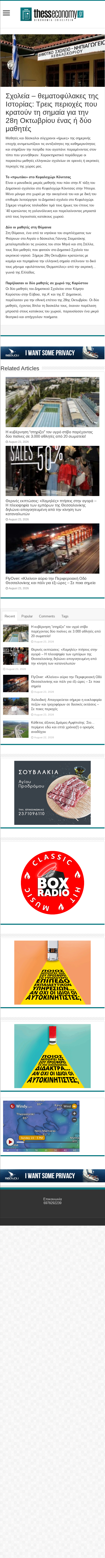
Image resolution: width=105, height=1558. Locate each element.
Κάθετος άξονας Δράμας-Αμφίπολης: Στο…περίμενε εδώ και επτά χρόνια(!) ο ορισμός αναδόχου (63, 727)
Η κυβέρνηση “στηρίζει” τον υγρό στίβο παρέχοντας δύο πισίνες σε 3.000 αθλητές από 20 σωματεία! (49, 434)
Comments (47, 616)
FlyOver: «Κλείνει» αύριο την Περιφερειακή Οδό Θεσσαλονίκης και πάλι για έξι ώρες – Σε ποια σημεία (51, 580)
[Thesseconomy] (52, 13)
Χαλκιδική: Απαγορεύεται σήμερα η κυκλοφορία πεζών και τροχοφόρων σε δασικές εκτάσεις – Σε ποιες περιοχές (66, 704)
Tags (65, 616)
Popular (27, 616)
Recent (10, 616)
